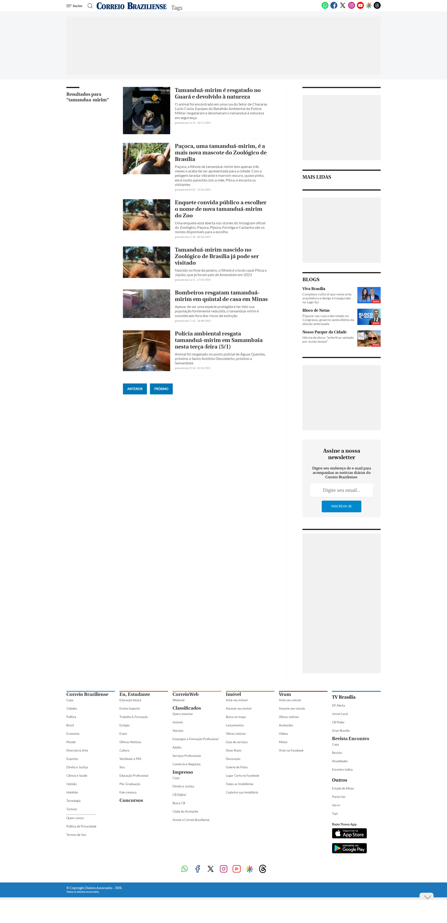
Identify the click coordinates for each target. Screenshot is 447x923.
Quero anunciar (183, 714)
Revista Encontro (350, 738)
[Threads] (377, 8)
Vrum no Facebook (291, 750)
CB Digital (179, 795)
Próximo (161, 389)
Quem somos (75, 818)
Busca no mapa (236, 717)
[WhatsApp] (325, 8)
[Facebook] (333, 8)
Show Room (233, 750)
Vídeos (283, 733)
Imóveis (178, 722)
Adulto (177, 747)
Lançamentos (235, 725)
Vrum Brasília (341, 730)
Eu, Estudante (134, 694)
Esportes (72, 759)
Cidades (71, 708)
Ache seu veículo (290, 700)
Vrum (285, 694)
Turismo (71, 809)
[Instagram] (351, 8)
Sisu (122, 767)
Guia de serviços (237, 742)
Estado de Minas (343, 788)
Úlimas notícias (236, 733)
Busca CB (179, 803)
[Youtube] (360, 8)
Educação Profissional (133, 775)
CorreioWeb (186, 694)
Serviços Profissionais (187, 756)
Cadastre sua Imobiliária (242, 792)
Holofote (72, 792)
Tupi (335, 813)
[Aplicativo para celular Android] (349, 848)
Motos (283, 742)
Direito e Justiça (77, 767)
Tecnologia (73, 801)
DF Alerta (338, 705)
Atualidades (340, 761)
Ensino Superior (129, 708)
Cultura (124, 750)
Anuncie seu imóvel (238, 708)
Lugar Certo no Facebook (242, 775)
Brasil (70, 725)
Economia (72, 733)
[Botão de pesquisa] (89, 6)
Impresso (183, 772)
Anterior (134, 389)
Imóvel (233, 694)
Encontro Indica (342, 769)
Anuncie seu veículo (292, 708)
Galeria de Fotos (237, 767)
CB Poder (338, 722)
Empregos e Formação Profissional (195, 739)
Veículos (178, 730)
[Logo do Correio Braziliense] (131, 5)
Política (71, 717)
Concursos (131, 800)
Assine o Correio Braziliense (191, 820)
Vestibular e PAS (130, 759)
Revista (337, 753)
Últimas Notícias (130, 742)
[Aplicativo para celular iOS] (349, 833)
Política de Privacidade (81, 826)
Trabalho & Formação (133, 717)
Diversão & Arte (77, 750)
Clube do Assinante (185, 811)
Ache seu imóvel (236, 700)
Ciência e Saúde (76, 775)
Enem (123, 733)
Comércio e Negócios (187, 764)
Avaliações (286, 725)
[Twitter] (342, 8)
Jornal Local (340, 714)
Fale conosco (127, 792)
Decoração (233, 759)
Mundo (71, 742)
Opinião (71, 784)
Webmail (178, 700)
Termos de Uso (76, 835)
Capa (69, 700)
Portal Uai (338, 797)
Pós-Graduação (129, 784)
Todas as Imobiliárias (240, 784)
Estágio (124, 725)
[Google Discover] (369, 6)
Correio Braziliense (87, 694)
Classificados (187, 708)
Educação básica (130, 700)
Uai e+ (336, 805)
